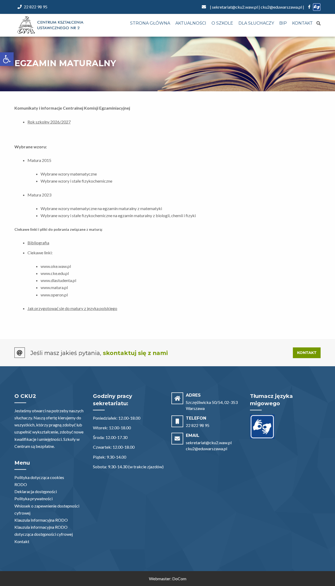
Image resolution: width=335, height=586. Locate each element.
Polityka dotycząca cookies (39, 477)
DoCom (179, 578)
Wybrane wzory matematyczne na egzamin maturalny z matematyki (101, 208)
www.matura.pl (54, 287)
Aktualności (190, 23)
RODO (20, 484)
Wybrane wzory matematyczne (69, 173)
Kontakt (302, 23)
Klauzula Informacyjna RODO (41, 519)
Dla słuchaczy (256, 23)
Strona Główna (150, 23)
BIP (283, 23)
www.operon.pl (54, 294)
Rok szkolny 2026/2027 (49, 121)
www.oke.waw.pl (56, 266)
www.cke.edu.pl (55, 273)
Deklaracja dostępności (35, 491)
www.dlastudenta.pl (58, 280)
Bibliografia (38, 242)
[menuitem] (150, 23)
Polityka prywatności (33, 498)
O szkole (222, 23)
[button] (7, 59)
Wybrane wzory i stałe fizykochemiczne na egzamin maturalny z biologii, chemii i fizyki (118, 215)
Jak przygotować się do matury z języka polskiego (72, 308)
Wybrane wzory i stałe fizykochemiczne (76, 180)
